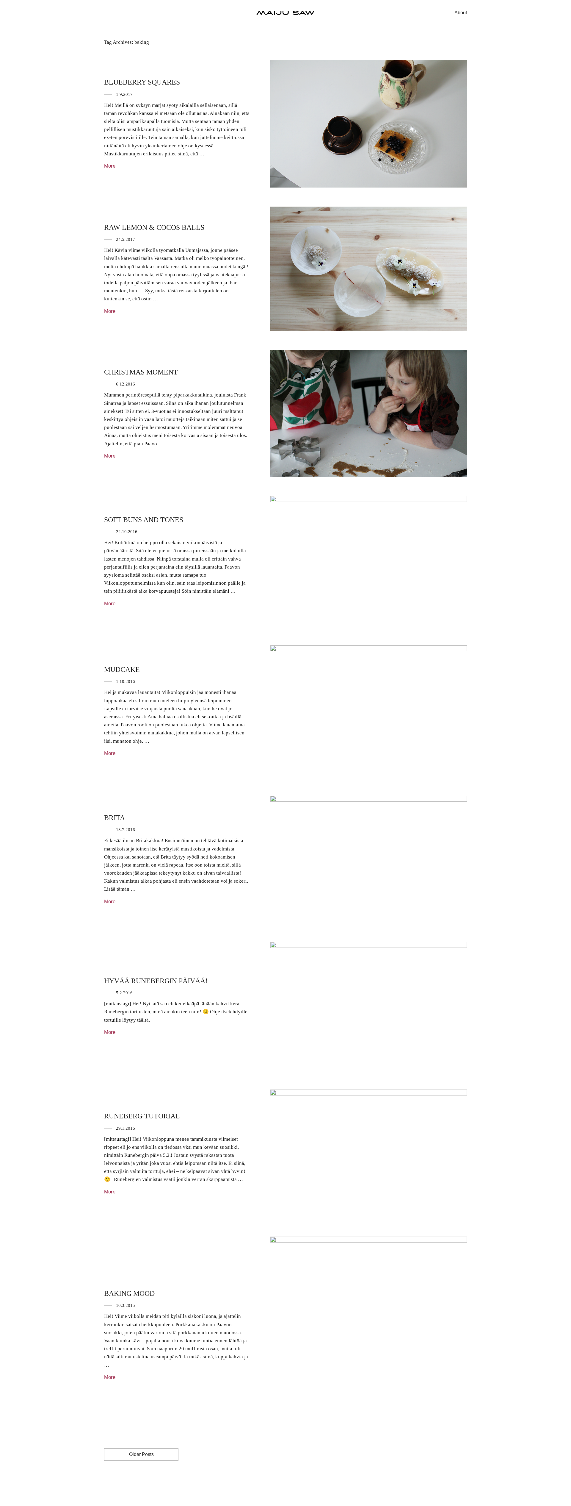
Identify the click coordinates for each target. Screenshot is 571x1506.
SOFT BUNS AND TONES (143, 520)
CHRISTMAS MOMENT (141, 372)
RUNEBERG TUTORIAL (142, 1116)
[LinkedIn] (465, 1492)
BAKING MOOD (129, 1293)
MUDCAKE (122, 669)
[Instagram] (455, 1492)
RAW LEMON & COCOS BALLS (154, 227)
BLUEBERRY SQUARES (142, 82)
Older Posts (141, 1454)
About (460, 12)
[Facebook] (446, 1492)
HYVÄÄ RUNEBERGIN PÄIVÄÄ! (156, 981)
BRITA (114, 818)
